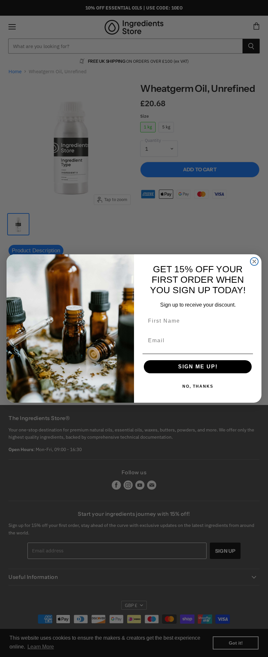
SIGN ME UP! (198, 366)
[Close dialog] (254, 261)
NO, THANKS (197, 386)
